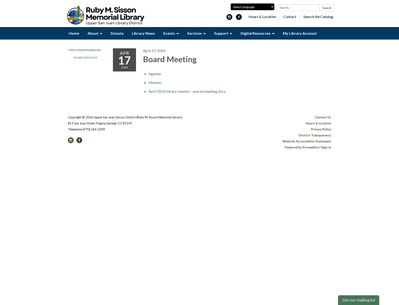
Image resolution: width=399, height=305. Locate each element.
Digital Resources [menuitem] (256, 33)
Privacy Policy (321, 129)
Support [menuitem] (221, 33)
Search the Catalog (318, 16)
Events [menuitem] (169, 33)
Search (326, 8)
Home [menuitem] (74, 33)
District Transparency (315, 135)
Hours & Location (262, 16)
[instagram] (229, 18)
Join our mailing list (358, 300)
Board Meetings (85, 57)
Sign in (326, 147)
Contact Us (323, 117)
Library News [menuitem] (143, 33)
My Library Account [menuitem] (300, 33)
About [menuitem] (93, 33)
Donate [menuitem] (117, 33)
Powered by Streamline (302, 147)
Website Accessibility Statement (306, 141)
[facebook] (239, 18)
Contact (289, 16)
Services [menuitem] (194, 33)
